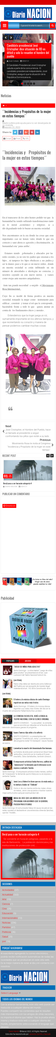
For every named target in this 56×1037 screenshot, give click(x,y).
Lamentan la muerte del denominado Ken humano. (33, 748)
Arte (4, 899)
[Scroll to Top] (52, 1032)
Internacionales (10, 918)
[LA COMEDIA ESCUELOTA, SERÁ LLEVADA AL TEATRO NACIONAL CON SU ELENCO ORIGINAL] (7, 719)
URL (27, 138)
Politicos (6, 932)
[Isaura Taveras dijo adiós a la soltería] (7, 736)
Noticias (6, 922)
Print (18, 138)
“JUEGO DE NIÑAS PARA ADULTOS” (27, 666)
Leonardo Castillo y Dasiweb (40, 1034)
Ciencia (6, 904)
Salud (5, 936)
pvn (4, 941)
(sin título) (18, 680)
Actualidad (7, 894)
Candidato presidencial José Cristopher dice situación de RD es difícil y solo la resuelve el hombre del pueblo (28, 50)
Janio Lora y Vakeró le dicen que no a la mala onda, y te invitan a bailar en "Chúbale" (33, 783)
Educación (7, 913)
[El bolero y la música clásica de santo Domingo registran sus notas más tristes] (7, 703)
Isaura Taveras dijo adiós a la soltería (28, 732)
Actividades (8, 890)
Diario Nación (14, 1031)
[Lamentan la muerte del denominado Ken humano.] (7, 751)
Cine (4, 908)
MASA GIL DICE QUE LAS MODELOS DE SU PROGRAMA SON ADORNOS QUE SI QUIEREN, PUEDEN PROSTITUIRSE (31, 801)
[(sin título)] (7, 683)
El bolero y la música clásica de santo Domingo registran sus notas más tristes (32, 701)
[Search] (52, 25)
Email (8, 138)
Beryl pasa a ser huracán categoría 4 (17, 483)
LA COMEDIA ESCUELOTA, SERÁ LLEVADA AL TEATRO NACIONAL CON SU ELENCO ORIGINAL (31, 717)
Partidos (6, 927)
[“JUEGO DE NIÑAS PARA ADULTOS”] (7, 670)
